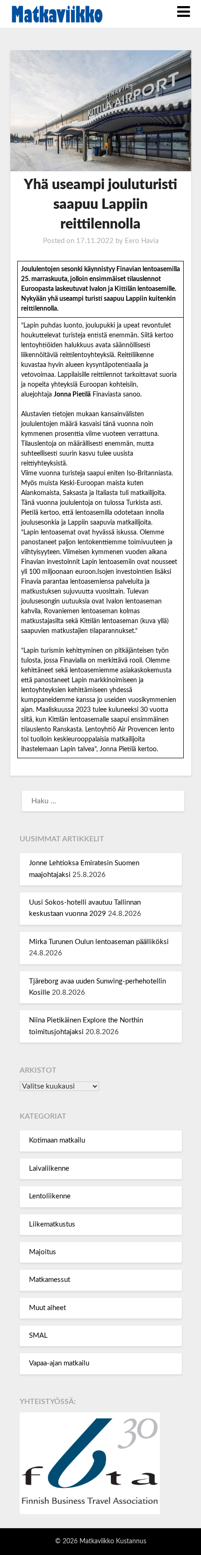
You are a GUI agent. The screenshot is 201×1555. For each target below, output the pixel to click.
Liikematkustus (52, 1224)
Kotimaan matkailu (57, 1140)
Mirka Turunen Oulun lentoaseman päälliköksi (99, 941)
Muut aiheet (47, 1307)
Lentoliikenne (50, 1196)
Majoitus (42, 1252)
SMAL (38, 1335)
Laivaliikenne (49, 1168)
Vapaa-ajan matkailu (59, 1363)
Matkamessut (49, 1279)
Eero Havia (141, 240)
